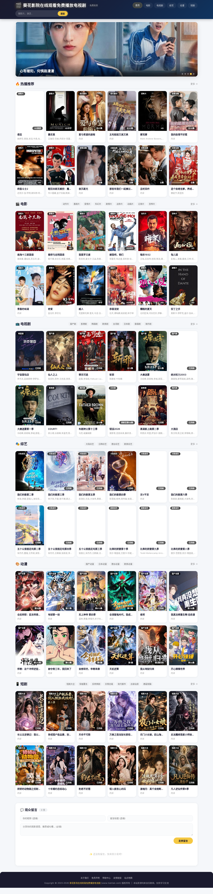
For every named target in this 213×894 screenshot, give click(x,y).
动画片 (130, 204)
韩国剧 (95, 324)
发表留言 (183, 841)
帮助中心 (106, 878)
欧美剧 (105, 324)
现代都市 (122, 684)
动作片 (66, 204)
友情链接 (117, 878)
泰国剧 (138, 324)
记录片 (141, 204)
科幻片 (98, 204)
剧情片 (109, 204)
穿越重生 (83, 684)
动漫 (182, 5)
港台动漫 (115, 564)
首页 (137, 5)
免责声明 (96, 878)
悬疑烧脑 (147, 684)
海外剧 (148, 324)
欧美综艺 (128, 444)
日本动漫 (103, 564)
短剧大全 (71, 684)
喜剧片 (77, 204)
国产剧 (73, 324)
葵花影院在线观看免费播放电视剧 (85, 883)
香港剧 (84, 324)
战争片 (120, 204)
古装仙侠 (135, 684)
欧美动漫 (128, 564)
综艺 (171, 5)
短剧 (193, 5)
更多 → (194, 83)
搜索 (63, 13)
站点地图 (128, 878)
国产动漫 (90, 564)
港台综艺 (115, 444)
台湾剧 (116, 324)
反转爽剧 (96, 684)
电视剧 (160, 5)
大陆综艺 (90, 444)
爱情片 (87, 204)
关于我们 (85, 878)
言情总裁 (109, 684)
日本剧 (127, 324)
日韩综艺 (103, 444)
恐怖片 (152, 204)
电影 (148, 5)
